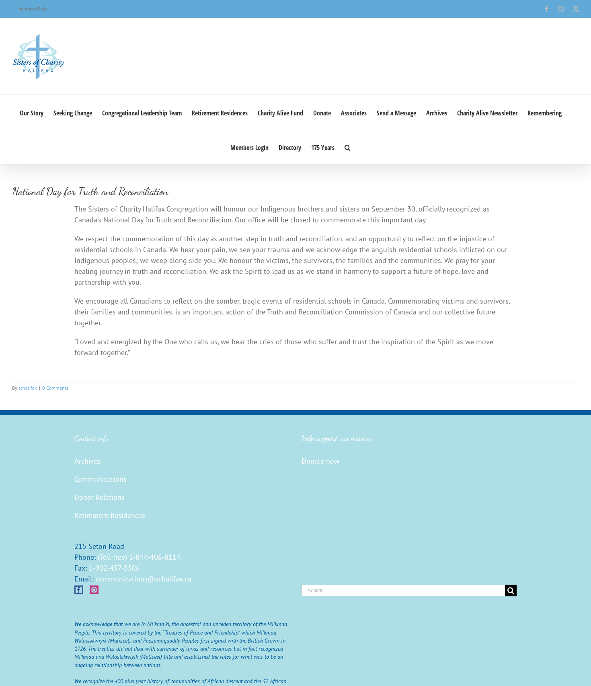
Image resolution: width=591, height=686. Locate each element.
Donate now (320, 461)
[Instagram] (94, 589)
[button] (348, 146)
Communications (100, 479)
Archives (87, 461)
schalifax (27, 388)
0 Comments (55, 388)
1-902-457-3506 (114, 568)
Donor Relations (99, 497)
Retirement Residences (109, 515)
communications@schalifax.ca (143, 578)
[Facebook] (78, 589)
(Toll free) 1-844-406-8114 (139, 557)
